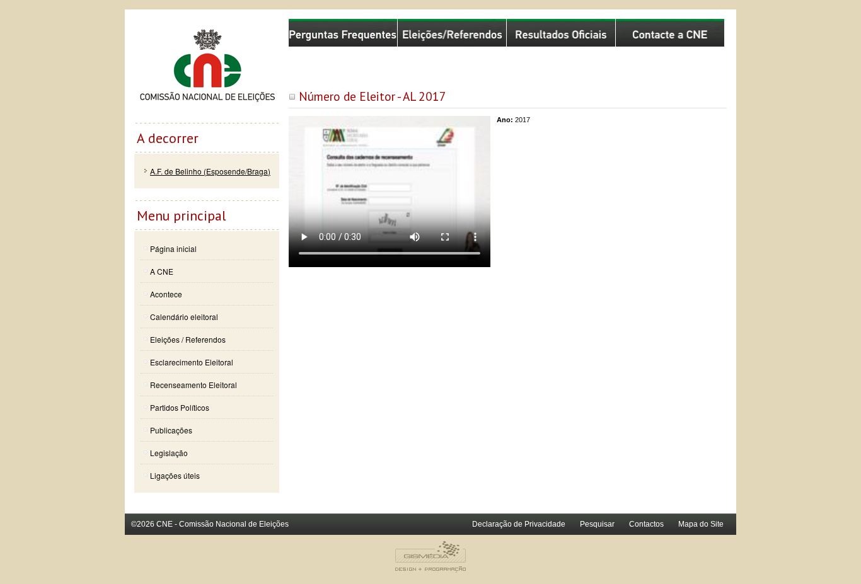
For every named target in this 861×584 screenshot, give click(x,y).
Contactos (646, 524)
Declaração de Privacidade (518, 524)
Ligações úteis (175, 475)
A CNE (161, 271)
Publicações (171, 430)
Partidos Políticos (179, 407)
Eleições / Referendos (188, 339)
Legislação (169, 452)
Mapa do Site (701, 524)
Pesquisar (597, 524)
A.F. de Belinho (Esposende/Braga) (210, 171)
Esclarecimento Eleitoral (191, 362)
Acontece (166, 294)
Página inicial (173, 248)
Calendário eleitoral (184, 316)
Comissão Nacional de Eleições (206, 70)
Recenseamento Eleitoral (193, 384)
